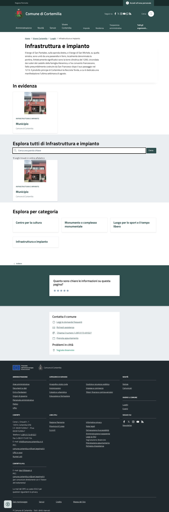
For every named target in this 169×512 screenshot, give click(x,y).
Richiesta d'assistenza (95, 446)
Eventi (125, 408)
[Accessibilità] (8, 504)
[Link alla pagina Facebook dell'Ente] (124, 421)
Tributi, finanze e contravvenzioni (99, 392)
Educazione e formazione (59, 396)
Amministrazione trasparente (98, 433)
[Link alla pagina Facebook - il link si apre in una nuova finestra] (115, 13)
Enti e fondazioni (19, 392)
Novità (41, 28)
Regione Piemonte (21, 3)
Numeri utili (17, 456)
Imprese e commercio (94, 388)
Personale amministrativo (23, 400)
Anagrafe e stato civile (58, 384)
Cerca (151, 150)
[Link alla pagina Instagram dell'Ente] (133, 421)
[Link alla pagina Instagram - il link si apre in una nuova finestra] (121, 13)
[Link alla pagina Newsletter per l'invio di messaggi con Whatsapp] (127, 13)
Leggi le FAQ (91, 436)
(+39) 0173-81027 (28, 434)
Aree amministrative (21, 384)
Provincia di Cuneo (56, 426)
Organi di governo (20, 396)
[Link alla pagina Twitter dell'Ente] (128, 421)
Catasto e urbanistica (58, 392)
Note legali (90, 426)
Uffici (15, 407)
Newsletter (127, 425)
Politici (15, 403)
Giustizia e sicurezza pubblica (97, 384)
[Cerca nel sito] (150, 14)
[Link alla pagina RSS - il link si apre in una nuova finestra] (130, 13)
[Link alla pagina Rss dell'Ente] (142, 421)
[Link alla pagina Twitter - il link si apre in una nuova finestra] (118, 13)
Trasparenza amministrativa (115, 26)
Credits (59, 501)
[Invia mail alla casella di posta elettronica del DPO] (25, 470)
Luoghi (53, 38)
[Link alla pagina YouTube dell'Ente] (137, 421)
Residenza (100, 28)
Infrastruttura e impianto (27, 118)
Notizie (125, 384)
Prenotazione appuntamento (98, 442)
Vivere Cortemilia (66, 26)
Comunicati (127, 388)
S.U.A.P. (52, 430)
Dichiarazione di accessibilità (97, 430)
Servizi (53, 28)
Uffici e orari (17, 452)
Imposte (86, 28)
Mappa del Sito (79, 501)
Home (27, 38)
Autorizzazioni (55, 388)
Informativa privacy (94, 422)
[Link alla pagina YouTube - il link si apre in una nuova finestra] (124, 13)
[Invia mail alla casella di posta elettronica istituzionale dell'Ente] (31, 442)
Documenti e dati (20, 388)
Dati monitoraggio (20, 501)
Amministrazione (24, 28)
